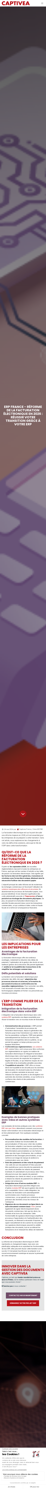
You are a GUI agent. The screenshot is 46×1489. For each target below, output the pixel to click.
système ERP (6, 1017)
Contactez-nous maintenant (23, 1295)
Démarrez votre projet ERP (23, 1303)
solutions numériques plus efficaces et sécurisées (20, 889)
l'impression (30, 896)
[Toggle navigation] (42, 3)
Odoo (33, 1206)
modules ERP (16, 1188)
